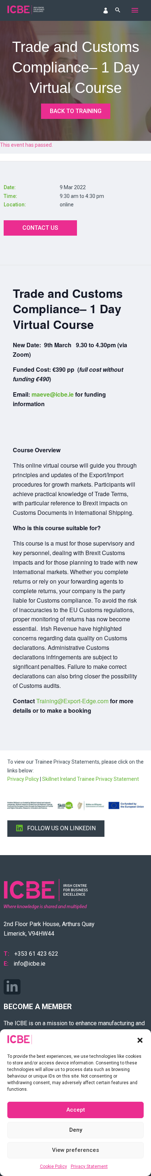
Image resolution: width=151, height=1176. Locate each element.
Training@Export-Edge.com (72, 701)
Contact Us (40, 227)
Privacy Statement (89, 1166)
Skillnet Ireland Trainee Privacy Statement (90, 779)
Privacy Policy (23, 779)
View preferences (75, 1150)
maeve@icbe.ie (53, 394)
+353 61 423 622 (36, 953)
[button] (140, 1040)
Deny (75, 1130)
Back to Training (76, 111)
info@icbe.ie (29, 963)
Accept (75, 1109)
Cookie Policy (53, 1166)
